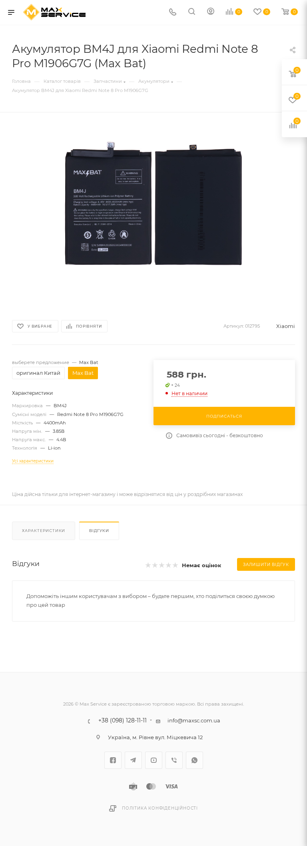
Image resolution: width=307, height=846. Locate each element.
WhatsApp (194, 760)
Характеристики (43, 530)
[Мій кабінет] (210, 12)
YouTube (153, 760)
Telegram (133, 760)
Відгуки (99, 530)
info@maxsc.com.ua (193, 720)
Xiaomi (285, 326)
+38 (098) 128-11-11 (122, 721)
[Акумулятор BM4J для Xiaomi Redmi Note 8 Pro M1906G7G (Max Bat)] (153, 214)
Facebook (113, 760)
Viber (174, 760)
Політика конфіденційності (160, 808)
